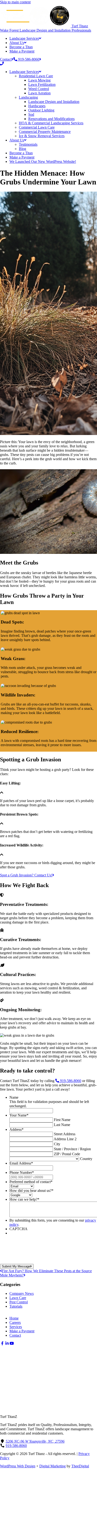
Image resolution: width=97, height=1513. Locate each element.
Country (86, 1159)
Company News (21, 1293)
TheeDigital (80, 1466)
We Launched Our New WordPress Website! (42, 162)
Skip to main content (15, 2)
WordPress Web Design (17, 1466)
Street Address (64, 1134)
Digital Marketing (52, 1466)
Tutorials (15, 1306)
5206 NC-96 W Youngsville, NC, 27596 (35, 1441)
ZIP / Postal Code (67, 1154)
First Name (62, 1120)
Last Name (62, 1125)
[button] (2, 1343)
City (57, 1144)
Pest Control (18, 1302)
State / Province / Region (72, 1149)
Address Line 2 (65, 1139)
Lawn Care (17, 1298)
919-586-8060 (70, 1081)
